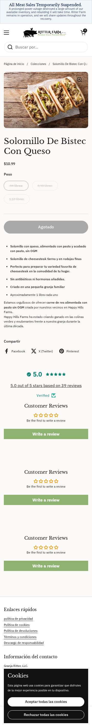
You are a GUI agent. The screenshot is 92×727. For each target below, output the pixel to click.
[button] (83, 32)
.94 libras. (16, 185)
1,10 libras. (16, 199)
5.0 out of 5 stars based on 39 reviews (46, 385)
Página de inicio (14, 64)
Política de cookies (17, 625)
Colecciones (38, 64)
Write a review (46, 434)
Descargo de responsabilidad (24, 643)
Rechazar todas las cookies (46, 714)
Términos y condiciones (20, 637)
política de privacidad (18, 618)
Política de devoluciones (21, 630)
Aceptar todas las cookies (46, 701)
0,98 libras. (45, 185)
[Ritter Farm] (45, 32)
